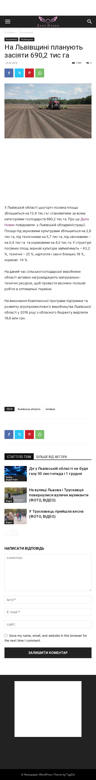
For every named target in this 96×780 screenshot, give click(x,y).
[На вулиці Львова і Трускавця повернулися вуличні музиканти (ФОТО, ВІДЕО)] (15, 495)
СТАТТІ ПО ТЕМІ (19, 457)
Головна (9, 32)
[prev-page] (7, 533)
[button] (7, 22)
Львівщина (27, 39)
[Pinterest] (29, 73)
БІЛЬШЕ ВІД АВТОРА (51, 457)
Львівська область (29, 409)
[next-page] (14, 533)
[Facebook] (8, 73)
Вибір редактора (12, 478)
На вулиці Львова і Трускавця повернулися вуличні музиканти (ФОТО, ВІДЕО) (58, 495)
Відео (9, 500)
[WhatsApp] (39, 73)
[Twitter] (19, 73)
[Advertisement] (48, 7)
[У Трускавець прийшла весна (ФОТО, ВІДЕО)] (15, 516)
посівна (50, 409)
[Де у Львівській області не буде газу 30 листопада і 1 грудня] (15, 473)
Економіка (26, 32)
